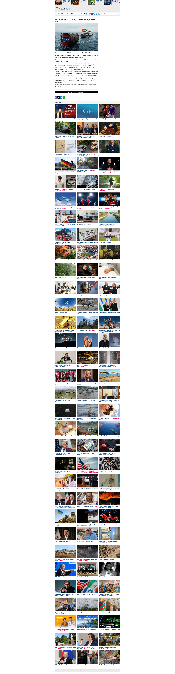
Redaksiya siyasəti (102, 670)
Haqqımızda (92, 670)
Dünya (68, 13)
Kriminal (64, 13)
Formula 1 (83, 13)
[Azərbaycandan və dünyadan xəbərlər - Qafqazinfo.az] (62, 9)
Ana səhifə (58, 670)
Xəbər (56, 13)
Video (61, 670)
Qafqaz (72, 13)
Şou (80, 13)
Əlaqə (97, 670)
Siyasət (60, 13)
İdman (76, 13)
